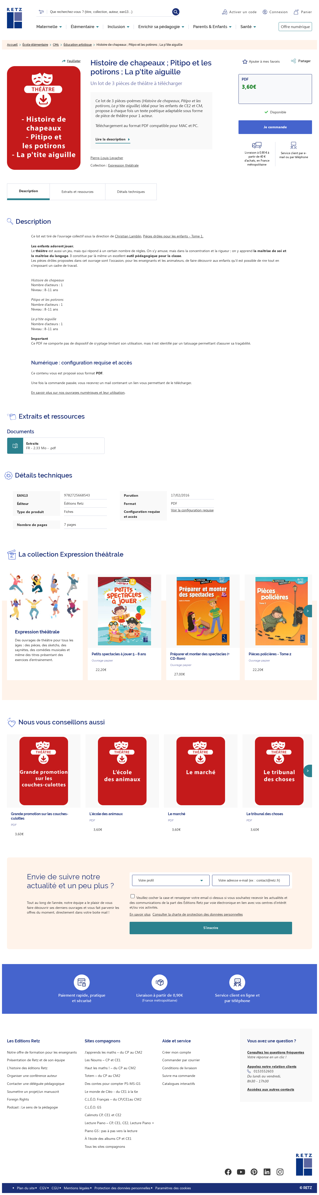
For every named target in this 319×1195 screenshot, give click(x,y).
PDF (245, 79)
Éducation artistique (78, 44)
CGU (55, 1188)
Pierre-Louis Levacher (106, 157)
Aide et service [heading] (176, 1041)
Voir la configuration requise (192, 510)
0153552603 (264, 1071)
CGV (43, 1188)
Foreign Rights (18, 1099)
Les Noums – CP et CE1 (103, 1060)
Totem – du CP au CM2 (102, 1075)
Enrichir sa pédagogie (159, 27)
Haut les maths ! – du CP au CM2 (110, 1067)
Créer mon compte (176, 1052)
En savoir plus (140, 914)
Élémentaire (82, 27)
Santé (246, 27)
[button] (43, 118)
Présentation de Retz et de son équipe (36, 1060)
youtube (241, 1172)
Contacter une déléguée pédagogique (35, 1083)
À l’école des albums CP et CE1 (108, 1138)
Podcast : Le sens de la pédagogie (32, 1107)
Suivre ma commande (178, 1075)
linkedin (267, 1172)
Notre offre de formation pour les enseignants (42, 1052)
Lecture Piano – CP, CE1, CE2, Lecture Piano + (119, 1122)
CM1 (56, 44)
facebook (228, 1172)
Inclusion (116, 27)
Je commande (275, 127)
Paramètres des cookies (173, 1188)
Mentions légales (76, 1188)
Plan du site (26, 1188)
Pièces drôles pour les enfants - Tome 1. (173, 236)
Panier (306, 11)
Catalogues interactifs (178, 1083)
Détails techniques (131, 191)
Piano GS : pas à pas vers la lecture (111, 1130)
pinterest (254, 1172)
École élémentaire (35, 44)
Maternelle (47, 27)
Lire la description (110, 139)
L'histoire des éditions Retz (27, 1067)
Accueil (12, 44)
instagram (280, 1172)
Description (28, 190)
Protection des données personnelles (122, 1188)
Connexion (278, 11)
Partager (304, 61)
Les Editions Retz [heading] (23, 1041)
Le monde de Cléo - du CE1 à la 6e (111, 1091)
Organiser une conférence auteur (32, 1075)
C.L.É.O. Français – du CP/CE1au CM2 (113, 1099)
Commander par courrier (181, 1060)
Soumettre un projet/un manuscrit (33, 1091)
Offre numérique (295, 26)
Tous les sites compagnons (105, 1146)
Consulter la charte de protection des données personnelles (198, 914)
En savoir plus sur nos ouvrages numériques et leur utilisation (78, 392)
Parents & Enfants (210, 27)
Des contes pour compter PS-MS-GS (112, 1083)
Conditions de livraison (179, 1067)
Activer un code (243, 11)
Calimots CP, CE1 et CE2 (103, 1114)
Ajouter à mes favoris (264, 61)
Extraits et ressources (77, 191)
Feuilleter (73, 61)
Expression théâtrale (123, 165)
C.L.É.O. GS (93, 1107)
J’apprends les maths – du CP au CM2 (113, 1052)
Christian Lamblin (128, 236)
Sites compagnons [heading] (102, 1041)
